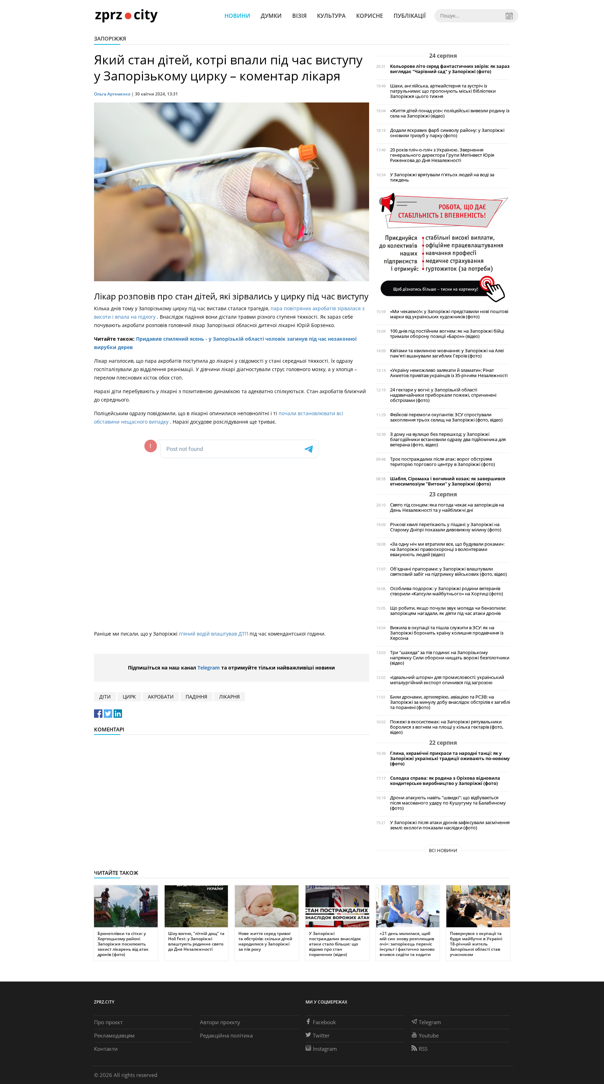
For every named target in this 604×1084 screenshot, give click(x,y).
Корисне (369, 16)
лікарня (229, 696)
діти (105, 696)
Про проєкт (108, 1022)
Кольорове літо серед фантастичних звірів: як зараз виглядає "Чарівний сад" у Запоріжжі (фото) (450, 69)
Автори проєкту (220, 1022)
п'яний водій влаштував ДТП (214, 633)
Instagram (325, 1048)
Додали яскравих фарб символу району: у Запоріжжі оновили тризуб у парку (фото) (447, 133)
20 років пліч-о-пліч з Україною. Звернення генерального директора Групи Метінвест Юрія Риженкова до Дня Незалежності (442, 155)
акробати (161, 696)
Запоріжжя (110, 38)
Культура (331, 16)
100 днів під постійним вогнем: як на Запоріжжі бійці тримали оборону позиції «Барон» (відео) (447, 333)
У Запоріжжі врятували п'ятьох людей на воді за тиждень (442, 177)
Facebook (324, 1022)
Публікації (410, 16)
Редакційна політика (226, 1035)
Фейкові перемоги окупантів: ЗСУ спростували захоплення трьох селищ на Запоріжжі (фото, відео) (446, 417)
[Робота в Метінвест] (443, 247)
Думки (271, 16)
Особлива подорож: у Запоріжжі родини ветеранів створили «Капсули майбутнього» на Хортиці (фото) (446, 591)
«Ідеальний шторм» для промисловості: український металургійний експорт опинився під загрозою (447, 680)
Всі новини (443, 850)
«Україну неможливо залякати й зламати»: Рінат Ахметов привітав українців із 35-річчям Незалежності (449, 373)
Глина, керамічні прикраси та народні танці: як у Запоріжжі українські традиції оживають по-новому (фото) (450, 758)
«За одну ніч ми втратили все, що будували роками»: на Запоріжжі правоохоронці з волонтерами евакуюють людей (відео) (447, 549)
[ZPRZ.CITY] (126, 15)
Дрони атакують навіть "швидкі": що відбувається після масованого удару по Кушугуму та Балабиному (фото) (448, 803)
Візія (299, 16)
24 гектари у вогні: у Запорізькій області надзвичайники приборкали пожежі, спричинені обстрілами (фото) (443, 395)
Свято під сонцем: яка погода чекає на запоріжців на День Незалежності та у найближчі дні (447, 507)
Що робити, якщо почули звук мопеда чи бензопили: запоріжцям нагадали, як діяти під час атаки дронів (448, 610)
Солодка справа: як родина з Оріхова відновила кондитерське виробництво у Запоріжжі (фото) (445, 780)
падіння (196, 696)
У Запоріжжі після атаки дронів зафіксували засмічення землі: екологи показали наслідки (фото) (450, 825)
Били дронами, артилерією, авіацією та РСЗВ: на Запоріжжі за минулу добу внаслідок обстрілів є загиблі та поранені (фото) (450, 702)
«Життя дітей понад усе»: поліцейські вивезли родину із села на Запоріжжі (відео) (449, 113)
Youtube (429, 1035)
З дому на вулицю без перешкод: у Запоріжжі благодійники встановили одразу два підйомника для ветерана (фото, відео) (448, 439)
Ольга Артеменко (112, 94)
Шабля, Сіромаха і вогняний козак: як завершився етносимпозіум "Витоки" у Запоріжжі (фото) (447, 481)
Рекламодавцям (114, 1035)
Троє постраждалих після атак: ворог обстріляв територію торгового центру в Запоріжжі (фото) (442, 461)
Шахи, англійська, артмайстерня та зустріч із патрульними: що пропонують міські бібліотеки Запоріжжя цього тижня (443, 91)
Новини (237, 16)
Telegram (208, 667)
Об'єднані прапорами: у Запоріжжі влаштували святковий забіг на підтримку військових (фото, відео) (448, 571)
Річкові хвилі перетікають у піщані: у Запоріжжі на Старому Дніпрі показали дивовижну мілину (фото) (445, 527)
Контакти (106, 1048)
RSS (423, 1048)
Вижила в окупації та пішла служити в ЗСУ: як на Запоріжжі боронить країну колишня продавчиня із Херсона (446, 633)
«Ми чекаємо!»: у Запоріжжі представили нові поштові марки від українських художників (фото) (449, 314)
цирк (129, 696)
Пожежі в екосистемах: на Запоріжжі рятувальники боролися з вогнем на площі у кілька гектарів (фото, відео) (446, 727)
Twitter (321, 1035)
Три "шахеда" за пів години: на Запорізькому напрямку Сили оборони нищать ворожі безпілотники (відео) (449, 658)
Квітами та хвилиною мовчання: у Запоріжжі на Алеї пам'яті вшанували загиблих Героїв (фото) (447, 353)
